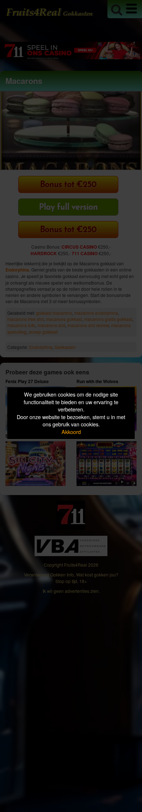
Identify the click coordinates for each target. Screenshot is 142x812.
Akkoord (71, 431)
